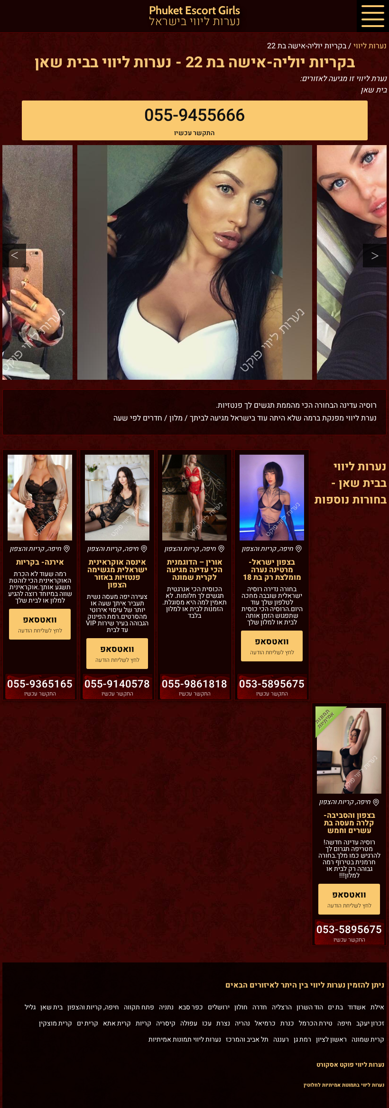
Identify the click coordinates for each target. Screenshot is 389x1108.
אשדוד (357, 1007)
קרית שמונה (368, 1039)
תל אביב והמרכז (247, 1039)
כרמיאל (265, 1023)
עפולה (188, 1023)
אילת (377, 1007)
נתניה (166, 1007)
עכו (207, 1023)
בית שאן (51, 1007)
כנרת (287, 1023)
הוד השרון (309, 1007)
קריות (143, 1023)
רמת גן (302, 1039)
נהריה (242, 1023)
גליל (30, 1007)
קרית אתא (117, 1023)
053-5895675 (272, 684)
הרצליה (282, 1007)
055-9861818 (194, 684)
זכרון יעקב (370, 1023)
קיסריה (166, 1023)
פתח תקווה (139, 1007)
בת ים (335, 1007)
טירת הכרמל (316, 1023)
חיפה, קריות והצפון (93, 1007)
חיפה (344, 1023)
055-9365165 (40, 684)
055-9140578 (117, 684)
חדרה (259, 1007)
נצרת (223, 1023)
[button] (373, 16)
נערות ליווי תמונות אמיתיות (184, 1039)
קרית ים (87, 1023)
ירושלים (219, 1007)
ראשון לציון (331, 1039)
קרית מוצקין (55, 1023)
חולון (241, 1007)
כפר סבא (190, 1007)
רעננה (281, 1039)
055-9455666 (194, 115)
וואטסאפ (272, 641)
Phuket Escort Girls (194, 16)
